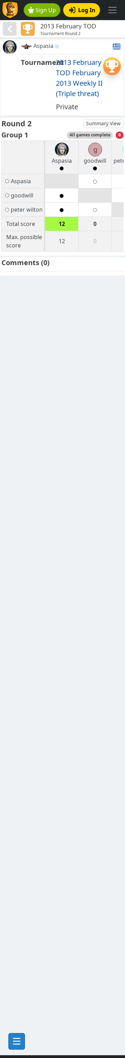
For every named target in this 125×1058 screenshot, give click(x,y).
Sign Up (45, 10)
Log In (86, 10)
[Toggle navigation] (112, 10)
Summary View (103, 123)
